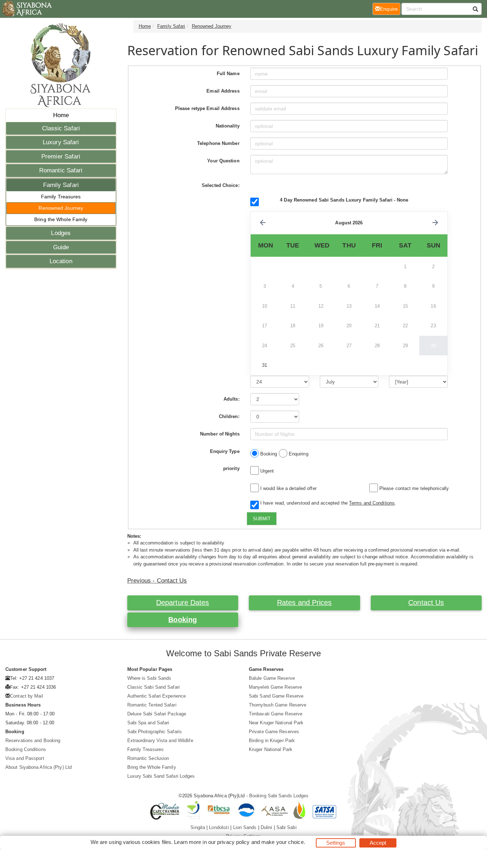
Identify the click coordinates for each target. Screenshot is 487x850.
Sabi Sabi (286, 827)
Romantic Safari (61, 170)
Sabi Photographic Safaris (154, 731)
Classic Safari (61, 128)
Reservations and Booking (32, 740)
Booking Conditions (25, 749)
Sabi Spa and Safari (148, 722)
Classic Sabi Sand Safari (153, 687)
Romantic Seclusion (148, 758)
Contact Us (426, 602)
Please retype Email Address (207, 108)
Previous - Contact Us (157, 580)
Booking (182, 620)
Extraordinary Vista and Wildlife (160, 740)
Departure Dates (182, 602)
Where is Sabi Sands (149, 678)
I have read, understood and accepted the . (326, 503)
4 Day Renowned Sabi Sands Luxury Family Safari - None (344, 200)
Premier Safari (60, 156)
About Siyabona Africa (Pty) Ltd (38, 767)
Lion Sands (245, 827)
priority (231, 468)
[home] (26, 9)
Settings (335, 843)
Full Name (228, 73)
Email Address (222, 91)
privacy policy (233, 842)
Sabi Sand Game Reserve (276, 696)
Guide (61, 247)
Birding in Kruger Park (272, 740)
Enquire (390, 9)
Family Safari (61, 185)
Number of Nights (220, 434)
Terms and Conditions (372, 503)
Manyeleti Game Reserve (275, 687)
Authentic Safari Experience (156, 696)
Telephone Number (218, 143)
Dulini (266, 827)
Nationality (228, 126)
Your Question (223, 160)
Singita (197, 827)
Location (61, 261)
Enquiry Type (225, 451)
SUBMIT (262, 518)
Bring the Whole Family (60, 219)
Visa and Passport (24, 758)
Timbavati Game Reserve (275, 713)
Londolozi (219, 827)
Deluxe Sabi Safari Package (156, 713)
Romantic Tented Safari (151, 705)
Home (61, 115)
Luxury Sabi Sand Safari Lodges (161, 776)
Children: (229, 416)
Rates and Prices (304, 602)
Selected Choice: (221, 185)
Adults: (232, 399)
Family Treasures (61, 196)
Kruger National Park (270, 749)
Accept (378, 843)
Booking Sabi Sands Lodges (279, 795)
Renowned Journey (61, 208)
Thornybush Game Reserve (277, 705)
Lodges (61, 233)
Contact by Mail (26, 696)
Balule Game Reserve (272, 678)
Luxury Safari (61, 142)
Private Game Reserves (274, 731)
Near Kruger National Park (276, 722)
